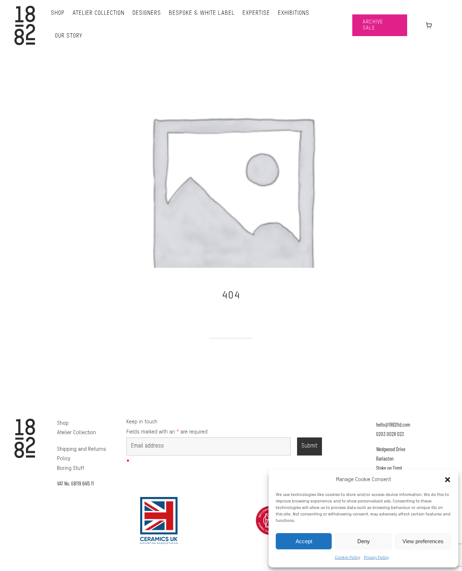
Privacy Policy (376, 557)
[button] (447, 479)
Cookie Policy (347, 557)
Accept (304, 541)
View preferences (423, 541)
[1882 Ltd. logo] (24, 8)
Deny (363, 541)
